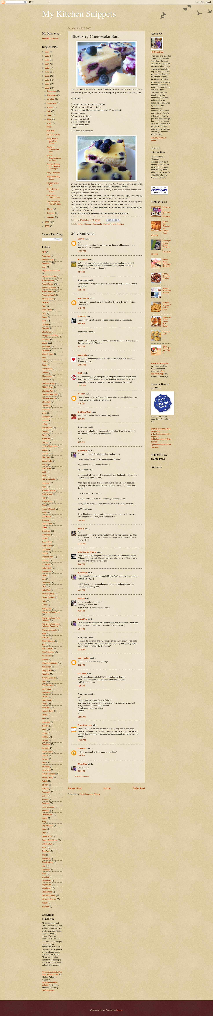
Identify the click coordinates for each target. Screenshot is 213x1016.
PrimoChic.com (85, 725)
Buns (44, 358)
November (51, 95)
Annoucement (48, 259)
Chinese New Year (49, 394)
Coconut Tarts (166, 332)
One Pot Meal (48, 685)
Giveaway (46, 520)
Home (107, 788)
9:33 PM (81, 611)
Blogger (119, 1010)
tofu (43, 866)
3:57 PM (81, 272)
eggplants (46, 483)
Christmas (46, 406)
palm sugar (46, 689)
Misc (44, 645)
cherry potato (84, 658)
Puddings (46, 744)
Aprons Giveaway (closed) (167, 290)
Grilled (44, 538)
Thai (44, 855)
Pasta (44, 704)
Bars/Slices (47, 310)
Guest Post (47, 542)
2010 (47, 80)
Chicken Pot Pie (53, 135)
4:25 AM (81, 442)
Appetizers (46, 263)
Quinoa (45, 755)
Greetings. (46, 535)
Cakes (80, 224)
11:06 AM (81, 649)
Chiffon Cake (47, 387)
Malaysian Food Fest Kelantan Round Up (51, 625)
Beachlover (83, 259)
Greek (44, 527)
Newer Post (75, 788)
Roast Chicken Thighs (53, 190)
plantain (45, 726)
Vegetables (46, 884)
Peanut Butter (48, 711)
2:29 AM (81, 403)
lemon (44, 605)
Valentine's (46, 881)
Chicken (45, 380)
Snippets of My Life (50, 39)
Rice (44, 763)
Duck (44, 476)
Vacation (45, 877)
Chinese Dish (47, 391)
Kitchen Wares (48, 594)
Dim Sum (46, 457)
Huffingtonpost (48, 990)
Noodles (45, 674)
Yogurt (44, 903)
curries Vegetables (50, 446)
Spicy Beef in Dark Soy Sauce (52, 141)
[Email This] (107, 220)
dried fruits (46, 468)
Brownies (46, 350)
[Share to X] (113, 220)
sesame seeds (48, 807)
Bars (44, 306)
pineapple (46, 722)
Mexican (45, 637)
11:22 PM (82, 385)
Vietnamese (47, 892)
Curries (45, 442)
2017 (47, 52)
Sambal (45, 788)
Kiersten (81, 394)
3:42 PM (81, 590)
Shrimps (45, 811)
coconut (45, 420)
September (52, 103)
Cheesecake (97, 224)
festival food (47, 494)
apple (44, 267)
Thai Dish (46, 859)
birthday (45, 324)
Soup (44, 822)
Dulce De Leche (48, 479)
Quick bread (47, 752)
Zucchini (45, 906)
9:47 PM (81, 347)
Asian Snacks (48, 291)
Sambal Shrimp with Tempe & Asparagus (53, 166)
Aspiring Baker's (49, 295)
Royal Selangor (48, 774)
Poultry (45, 737)
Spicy (44, 829)
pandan (45, 696)
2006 (47, 226)
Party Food (46, 700)
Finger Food (47, 501)
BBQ (44, 313)
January (50, 217)
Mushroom (46, 667)
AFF (44, 252)
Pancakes (46, 693)
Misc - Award (47, 648)
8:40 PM (81, 323)
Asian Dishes (47, 284)
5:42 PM (81, 308)
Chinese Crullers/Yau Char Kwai (167, 306)
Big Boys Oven (84, 412)
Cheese (87, 224)
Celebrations (47, 369)
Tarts (44, 847)
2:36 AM (81, 419)
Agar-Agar (46, 256)
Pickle (44, 715)
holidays (45, 560)
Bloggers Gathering (50, 335)
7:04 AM (81, 520)
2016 (47, 56)
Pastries (120, 224)
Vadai (49, 127)
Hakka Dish (47, 546)
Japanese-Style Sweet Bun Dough (167, 321)
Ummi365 (82, 316)
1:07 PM (81, 629)
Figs (44, 498)
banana (45, 302)
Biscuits (45, 328)
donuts (45, 465)
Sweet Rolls (47, 836)
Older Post (139, 788)
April (49, 123)
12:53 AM (82, 717)
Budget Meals (48, 354)
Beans (44, 317)
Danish (45, 450)
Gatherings (46, 516)
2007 (47, 222)
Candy (44, 365)
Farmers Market (48, 490)
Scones (45, 800)
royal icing (46, 770)
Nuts (44, 682)
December (51, 91)
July (49, 111)
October (50, 99)
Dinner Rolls (47, 461)
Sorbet (45, 818)
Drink (44, 472)
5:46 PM (81, 564)
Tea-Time (46, 851)
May (49, 119)
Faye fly (81, 598)
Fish (44, 505)
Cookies (45, 431)
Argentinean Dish (49, 276)
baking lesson (48, 299)
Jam (44, 579)
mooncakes (47, 656)
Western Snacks (49, 899)
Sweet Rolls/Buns (49, 840)
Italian (44, 575)
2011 (47, 76)
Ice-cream (46, 564)
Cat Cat (81, 239)
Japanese (46, 583)
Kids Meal (46, 590)
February (51, 213)
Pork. (44, 729)
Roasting (45, 766)
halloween (46, 549)
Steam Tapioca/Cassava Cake (54, 158)
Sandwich (46, 792)
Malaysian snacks (49, 630)
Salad (44, 781)
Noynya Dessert (48, 678)
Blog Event (46, 332)
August (50, 107)
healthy (45, 553)
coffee (44, 424)
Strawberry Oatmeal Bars (53, 196)
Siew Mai (50, 131)
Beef (44, 321)
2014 (47, 64)
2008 (47, 88)
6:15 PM (81, 686)
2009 (47, 84)
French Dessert (48, 509)
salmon (45, 785)
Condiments (47, 428)
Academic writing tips (160, 363)
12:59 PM (82, 251)
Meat (44, 634)
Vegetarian (46, 888)
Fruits (113, 224)
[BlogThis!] (110, 220)
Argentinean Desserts (51, 271)
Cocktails (46, 417)
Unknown (82, 748)
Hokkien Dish (47, 557)
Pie (43, 718)
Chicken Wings (48, 383)
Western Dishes (48, 895)
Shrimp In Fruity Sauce (53, 178)
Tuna (44, 873)
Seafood (45, 803)
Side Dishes (47, 814)
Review (45, 759)
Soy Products (47, 825)
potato (44, 733)
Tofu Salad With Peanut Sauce (54, 203)
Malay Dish (46, 608)
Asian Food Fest (49, 288)
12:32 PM (82, 740)
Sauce (44, 796)
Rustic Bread (47, 777)
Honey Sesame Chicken (166, 276)
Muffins (45, 659)
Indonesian (46, 571)
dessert (106, 224)
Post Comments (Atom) (90, 794)
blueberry (46, 339)
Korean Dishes (48, 597)
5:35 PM (81, 290)
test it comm (83, 298)
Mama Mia (82, 355)
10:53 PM (82, 365)
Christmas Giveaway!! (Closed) (167, 211)
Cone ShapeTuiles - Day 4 (167, 349)
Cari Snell (82, 673)
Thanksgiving (47, 862)
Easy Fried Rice (53, 173)
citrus (44, 413)
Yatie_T (81, 529)
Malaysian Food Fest (51, 612)
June (49, 115)
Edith (80, 373)
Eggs (44, 487)
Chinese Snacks (49, 398)
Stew (44, 833)
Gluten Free (47, 524)
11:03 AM (81, 544)
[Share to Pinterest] (118, 220)
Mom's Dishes (48, 652)
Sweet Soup (47, 844)
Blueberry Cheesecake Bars (53, 149)
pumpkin (45, 748)
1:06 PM (81, 755)
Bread (44, 343)
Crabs (44, 435)
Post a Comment (82, 776)
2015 (47, 60)
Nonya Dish (47, 670)
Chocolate (46, 402)
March (50, 209)
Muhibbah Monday (49, 663)
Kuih (44, 601)
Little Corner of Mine (87, 552)
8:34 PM (81, 771)
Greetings (46, 531)
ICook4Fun (82, 451)
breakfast (46, 347)
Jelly (44, 586)
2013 (47, 68)
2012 (47, 72)
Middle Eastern (48, 641)
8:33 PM (81, 665)
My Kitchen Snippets (79, 13)
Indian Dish (46, 568)
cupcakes (46, 439)
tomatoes (46, 870)
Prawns (45, 741)
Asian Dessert (48, 280)
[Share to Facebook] (115, 220)
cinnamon (46, 409)
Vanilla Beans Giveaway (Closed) (167, 262)
